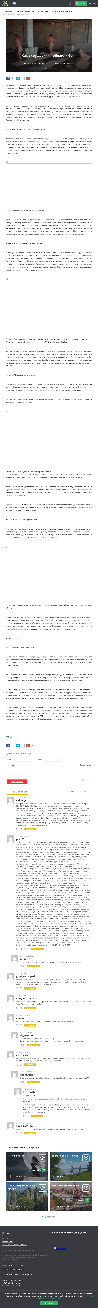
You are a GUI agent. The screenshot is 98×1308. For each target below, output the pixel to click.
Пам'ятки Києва (42, 11)
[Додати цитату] (9, 765)
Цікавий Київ (8, 11)
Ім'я (9, 760)
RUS (90, 3)
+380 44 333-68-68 (11, 1280)
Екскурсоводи (7, 1242)
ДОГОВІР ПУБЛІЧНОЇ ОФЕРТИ (14, 1244)
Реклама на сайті (8, 1236)
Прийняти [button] (49, 1303)
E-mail (39, 760)
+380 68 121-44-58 (11, 1283)
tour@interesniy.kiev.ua (11, 1285)
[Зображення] (13, 765)
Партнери (6, 1233)
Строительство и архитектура (61, 11)
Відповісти (29, 829)
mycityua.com (68, 64)
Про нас (5, 1239)
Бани (10, 737)
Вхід (70, 3)
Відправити (17, 782)
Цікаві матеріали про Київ (24, 11)
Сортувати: (70, 791)
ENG (94, 3)
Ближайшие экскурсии (22, 1147)
